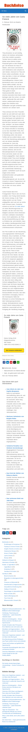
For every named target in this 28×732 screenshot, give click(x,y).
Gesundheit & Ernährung (11, 586)
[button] (4, 362)
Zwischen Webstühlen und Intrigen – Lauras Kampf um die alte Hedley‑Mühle (13, 653)
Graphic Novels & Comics (11, 549)
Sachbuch (5, 573)
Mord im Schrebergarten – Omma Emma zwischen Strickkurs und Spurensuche (12, 620)
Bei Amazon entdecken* (14, 350)
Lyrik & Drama (8, 555)
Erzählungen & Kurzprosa (11, 544)
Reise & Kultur (8, 593)
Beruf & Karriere (9, 576)
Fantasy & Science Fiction (12, 546)
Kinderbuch (7, 569)
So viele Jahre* (20, 206)
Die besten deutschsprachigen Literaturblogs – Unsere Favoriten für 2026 (13, 665)
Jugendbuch (7, 567)
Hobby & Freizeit (9, 589)
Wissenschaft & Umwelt (11, 600)
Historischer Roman (10, 551)
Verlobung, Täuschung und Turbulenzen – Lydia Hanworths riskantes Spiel (11, 614)
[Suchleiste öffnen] (25, 11)
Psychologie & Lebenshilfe (12, 591)
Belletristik (7, 368)
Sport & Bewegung (9, 596)
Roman (14, 368)
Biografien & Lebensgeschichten (13, 578)
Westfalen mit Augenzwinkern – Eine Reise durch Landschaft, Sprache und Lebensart (13, 631)
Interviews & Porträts (8, 562)
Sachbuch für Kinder (10, 571)
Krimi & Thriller (8, 553)
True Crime (7, 598)
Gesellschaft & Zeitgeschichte (13, 584)
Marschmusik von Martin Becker (14, 370)
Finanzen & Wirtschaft (10, 582)
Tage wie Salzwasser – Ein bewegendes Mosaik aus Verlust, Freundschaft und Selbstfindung (12, 711)
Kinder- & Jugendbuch (8, 564)
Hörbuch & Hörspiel (8, 560)
